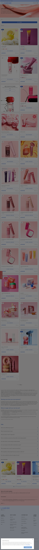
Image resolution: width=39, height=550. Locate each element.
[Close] (32, 539)
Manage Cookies (27, 547)
